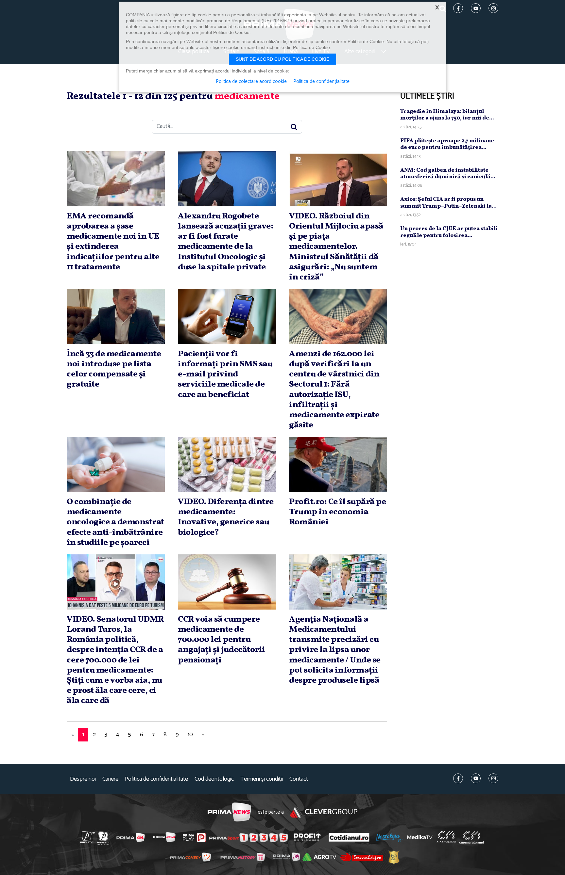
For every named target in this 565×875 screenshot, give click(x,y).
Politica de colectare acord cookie (251, 81)
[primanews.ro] (164, 837)
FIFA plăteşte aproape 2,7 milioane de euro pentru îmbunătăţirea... (447, 144)
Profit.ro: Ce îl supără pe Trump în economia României (337, 512)
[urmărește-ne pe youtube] (476, 778)
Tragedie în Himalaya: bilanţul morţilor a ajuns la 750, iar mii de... (447, 115)
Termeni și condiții (261, 779)
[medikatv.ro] (420, 837)
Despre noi (83, 779)
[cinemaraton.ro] (446, 837)
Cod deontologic (214, 779)
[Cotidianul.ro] (349, 837)
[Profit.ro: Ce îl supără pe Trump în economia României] (338, 464)
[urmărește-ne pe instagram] (493, 778)
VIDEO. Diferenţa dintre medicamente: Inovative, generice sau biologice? (226, 517)
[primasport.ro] (248, 837)
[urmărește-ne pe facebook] (458, 778)
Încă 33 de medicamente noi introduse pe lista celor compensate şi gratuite (114, 369)
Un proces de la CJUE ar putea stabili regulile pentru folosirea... (449, 232)
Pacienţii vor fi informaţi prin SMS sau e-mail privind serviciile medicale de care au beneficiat (225, 374)
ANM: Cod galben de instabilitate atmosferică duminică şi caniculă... (447, 174)
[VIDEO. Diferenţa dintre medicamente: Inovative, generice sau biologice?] (227, 464)
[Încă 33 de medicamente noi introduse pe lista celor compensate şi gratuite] (116, 316)
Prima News (229, 812)
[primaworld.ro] (287, 857)
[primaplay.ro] (194, 837)
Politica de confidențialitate (156, 779)
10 (190, 735)
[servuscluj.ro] (361, 857)
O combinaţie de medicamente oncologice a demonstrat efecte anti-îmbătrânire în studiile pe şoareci (115, 522)
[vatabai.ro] (394, 857)
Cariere (110, 779)
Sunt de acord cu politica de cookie (282, 59)
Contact (298, 779)
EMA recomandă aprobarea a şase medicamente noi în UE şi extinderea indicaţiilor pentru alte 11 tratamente (113, 241)
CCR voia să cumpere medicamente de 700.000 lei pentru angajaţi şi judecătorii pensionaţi (221, 639)
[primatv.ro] (87, 837)
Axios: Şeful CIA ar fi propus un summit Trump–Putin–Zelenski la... (448, 203)
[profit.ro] (307, 837)
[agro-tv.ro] (319, 857)
